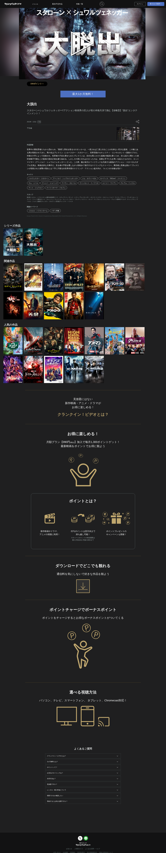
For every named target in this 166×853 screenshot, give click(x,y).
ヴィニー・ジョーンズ (50, 183)
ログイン (140, 4)
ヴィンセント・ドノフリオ (89, 183)
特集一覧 (79, 4)
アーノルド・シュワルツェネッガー (65, 178)
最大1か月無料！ (156, 4)
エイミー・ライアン (109, 183)
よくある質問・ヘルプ (92, 849)
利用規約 (72, 852)
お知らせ (69, 849)
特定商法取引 (81, 852)
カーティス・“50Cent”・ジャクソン (112, 178)
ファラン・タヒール (69, 183)
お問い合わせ (57, 852)
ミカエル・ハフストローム (38, 211)
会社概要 (65, 852)
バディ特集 (55, 211)
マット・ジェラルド (36, 188)
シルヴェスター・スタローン (39, 178)
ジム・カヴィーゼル (89, 178)
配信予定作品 (57, 4)
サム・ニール (33, 183)
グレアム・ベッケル (127, 183)
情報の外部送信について (106, 852)
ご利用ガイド (78, 849)
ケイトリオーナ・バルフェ (56, 188)
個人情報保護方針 (92, 852)
